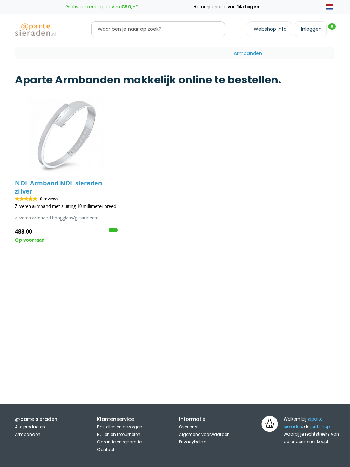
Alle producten (30, 427)
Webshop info (270, 29)
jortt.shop (320, 426)
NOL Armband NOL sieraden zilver (58, 187)
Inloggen (311, 29)
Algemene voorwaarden (204, 434)
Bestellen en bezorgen (119, 427)
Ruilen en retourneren (118, 434)
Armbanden (248, 53)
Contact (106, 449)
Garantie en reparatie (119, 442)
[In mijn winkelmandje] (113, 230)
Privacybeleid (193, 442)
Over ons (188, 427)
